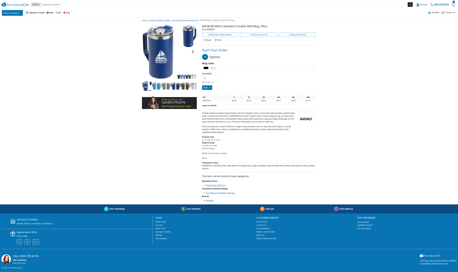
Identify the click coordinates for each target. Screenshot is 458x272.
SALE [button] (68, 13)
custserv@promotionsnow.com (434, 263)
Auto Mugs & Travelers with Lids (185, 20)
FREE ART (269, 209)
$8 (27, 241)
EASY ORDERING (117, 209)
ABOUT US (260, 235)
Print (219, 40)
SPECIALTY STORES (163, 232)
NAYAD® (209, 200)
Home (144, 20)
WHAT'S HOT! (161, 228)
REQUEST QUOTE (260, 34)
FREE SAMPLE (221, 34)
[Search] (410, 4)
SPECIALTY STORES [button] (37, 13)
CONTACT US (261, 225)
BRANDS (159, 235)
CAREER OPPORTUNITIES (266, 238)
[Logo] (15, 4)
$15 (35, 241)
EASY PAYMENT (194, 209)
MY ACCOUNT (261, 222)
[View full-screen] (193, 27)
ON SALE (159, 225)
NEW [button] (51, 13)
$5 (19, 241)
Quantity (207, 73)
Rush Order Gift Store (216, 185)
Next (206, 87)
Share (208, 40)
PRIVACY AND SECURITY (265, 232)
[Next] (192, 51)
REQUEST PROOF (298, 34)
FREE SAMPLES (346, 209)
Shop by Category (11, 13)
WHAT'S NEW (161, 222)
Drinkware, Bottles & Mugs (159, 20)
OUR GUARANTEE (263, 228)
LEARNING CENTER (364, 225)
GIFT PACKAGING (364, 228)
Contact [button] (450, 12)
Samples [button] (436, 12)
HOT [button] (59, 13)
